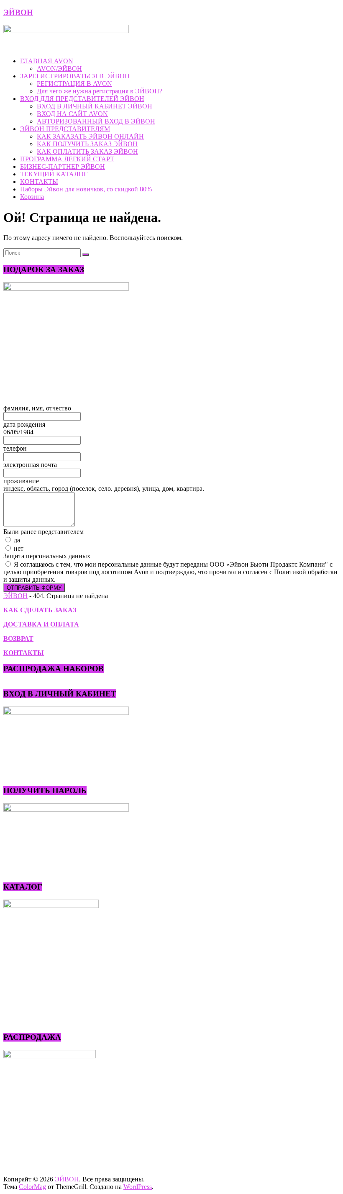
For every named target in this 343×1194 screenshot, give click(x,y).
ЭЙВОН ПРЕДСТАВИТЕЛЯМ (65, 128)
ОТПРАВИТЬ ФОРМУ (34, 588)
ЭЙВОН (18, 12)
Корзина (32, 196)
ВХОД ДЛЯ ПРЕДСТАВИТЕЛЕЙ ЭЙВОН (82, 98)
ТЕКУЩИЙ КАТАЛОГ (53, 174)
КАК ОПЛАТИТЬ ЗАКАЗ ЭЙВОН (87, 151)
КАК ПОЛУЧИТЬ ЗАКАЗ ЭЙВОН (87, 143)
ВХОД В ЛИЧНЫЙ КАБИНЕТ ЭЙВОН (94, 106)
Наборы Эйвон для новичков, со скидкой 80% (86, 189)
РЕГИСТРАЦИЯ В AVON (74, 83)
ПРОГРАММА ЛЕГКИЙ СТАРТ (67, 158)
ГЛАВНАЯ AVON (46, 60)
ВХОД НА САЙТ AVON (72, 113)
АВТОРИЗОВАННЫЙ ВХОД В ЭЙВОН (96, 121)
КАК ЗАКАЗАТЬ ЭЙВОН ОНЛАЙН (90, 136)
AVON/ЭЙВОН (59, 68)
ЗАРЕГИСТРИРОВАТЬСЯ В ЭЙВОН (75, 76)
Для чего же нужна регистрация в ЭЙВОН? (99, 91)
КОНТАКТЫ (39, 181)
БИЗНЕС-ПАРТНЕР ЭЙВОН (62, 166)
